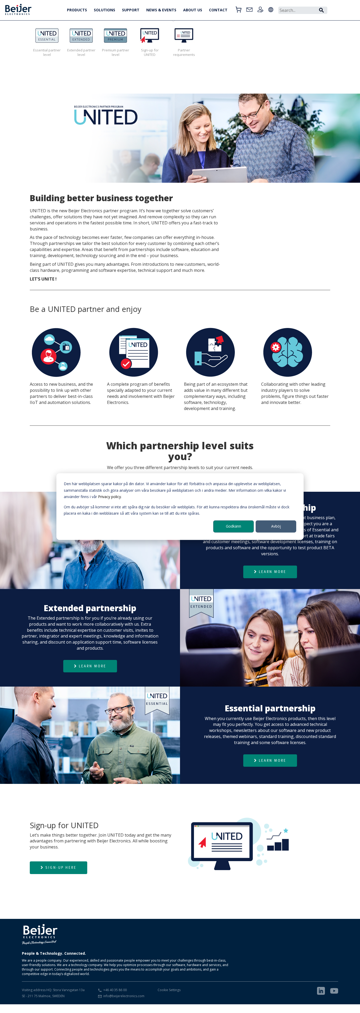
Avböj (276, 526)
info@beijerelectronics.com (123, 996)
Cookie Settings (169, 990)
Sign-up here (60, 867)
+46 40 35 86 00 (115, 990)
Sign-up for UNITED (150, 52)
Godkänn (233, 526)
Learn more (272, 571)
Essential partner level (47, 52)
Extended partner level (81, 52)
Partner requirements (184, 52)
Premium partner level (115, 52)
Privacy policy (109, 496)
